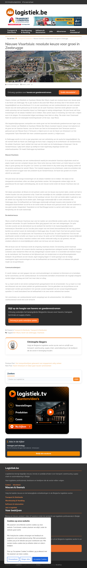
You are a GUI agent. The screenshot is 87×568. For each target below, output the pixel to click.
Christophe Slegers (37, 342)
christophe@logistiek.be (14, 2)
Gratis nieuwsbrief (75, 31)
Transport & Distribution (38, 330)
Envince (38, 565)
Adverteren (61, 31)
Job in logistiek (11, 508)
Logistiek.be (18, 565)
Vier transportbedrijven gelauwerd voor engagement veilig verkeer (38, 363)
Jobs (51, 31)
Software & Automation (40, 31)
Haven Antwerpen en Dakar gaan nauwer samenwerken (32, 366)
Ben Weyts (17, 333)
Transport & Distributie (12, 31)
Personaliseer (13, 559)
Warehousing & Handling (26, 31)
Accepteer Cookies (40, 559)
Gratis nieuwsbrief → (69, 92)
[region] (27, 541)
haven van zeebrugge (28, 333)
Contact (8, 485)
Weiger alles (25, 559)
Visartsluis (40, 333)
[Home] (16, 38)
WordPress (59, 565)
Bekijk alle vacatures (43, 453)
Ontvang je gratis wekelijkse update (23, 320)
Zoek (76, 379)
